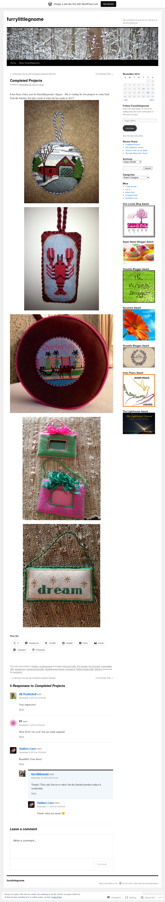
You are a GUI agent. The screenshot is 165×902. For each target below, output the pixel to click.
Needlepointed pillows (55, 669)
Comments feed (131, 195)
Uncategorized (45, 666)
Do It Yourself (94, 666)
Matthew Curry (27, 748)
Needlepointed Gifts (35, 669)
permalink (17, 672)
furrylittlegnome (25, 18)
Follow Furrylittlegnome (136, 105)
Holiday (35, 666)
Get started (108, 4)
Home (13, 62)
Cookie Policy (56, 897)
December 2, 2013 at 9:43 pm (32, 725)
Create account (130, 186)
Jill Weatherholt (27, 694)
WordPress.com (131, 198)
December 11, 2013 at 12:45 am (51, 806)
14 (143, 88)
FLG (42, 84)
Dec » (152, 99)
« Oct (125, 99)
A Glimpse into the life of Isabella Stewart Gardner (33, 73)
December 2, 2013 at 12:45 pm (32, 697)
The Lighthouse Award (134, 147)
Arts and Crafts (69, 666)
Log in (127, 189)
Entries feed (129, 192)
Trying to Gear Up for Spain (136, 150)
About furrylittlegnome (29, 62)
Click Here (130, 128)
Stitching (98, 669)
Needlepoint (20, 669)
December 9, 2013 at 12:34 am (32, 752)
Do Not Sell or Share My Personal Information (140, 883)
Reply (21, 709)
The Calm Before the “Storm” (136, 153)
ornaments (70, 669)
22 (148, 92)
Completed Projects (26, 80)
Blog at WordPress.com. (108, 883)
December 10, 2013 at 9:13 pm (44, 777)
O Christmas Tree (104, 73)
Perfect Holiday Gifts (85, 669)
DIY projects (82, 666)
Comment (102, 864)
